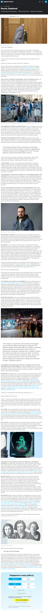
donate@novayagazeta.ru (25, 606)
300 (28, 587)
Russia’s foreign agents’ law (28, 67)
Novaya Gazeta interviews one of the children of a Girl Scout (16, 564)
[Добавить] (46, 2)
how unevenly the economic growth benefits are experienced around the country (22, 471)
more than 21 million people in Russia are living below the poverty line (21, 412)
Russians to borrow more (34, 502)
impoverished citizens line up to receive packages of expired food (21, 506)
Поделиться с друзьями (21, 602)
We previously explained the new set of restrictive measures (16, 73)
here (41, 262)
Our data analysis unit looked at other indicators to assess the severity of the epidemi (21, 386)
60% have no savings (34, 413)
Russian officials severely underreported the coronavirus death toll (20, 380)
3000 (14, 584)
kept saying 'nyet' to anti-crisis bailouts (11, 502)
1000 (28, 584)
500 (14, 587)
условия (29, 596)
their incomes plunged (27, 501)
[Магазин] (39, 1)
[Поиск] (42, 1)
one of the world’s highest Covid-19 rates (11, 282)
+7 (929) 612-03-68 (15, 607)
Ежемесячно (15, 579)
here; (28, 264)
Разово (28, 579)
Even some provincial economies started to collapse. (14, 504)
